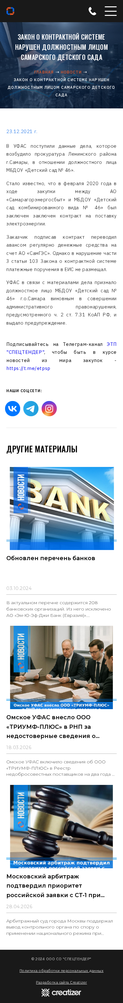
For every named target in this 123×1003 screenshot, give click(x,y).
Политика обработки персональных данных (61, 970)
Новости (71, 72)
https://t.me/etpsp (28, 368)
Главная (44, 72)
